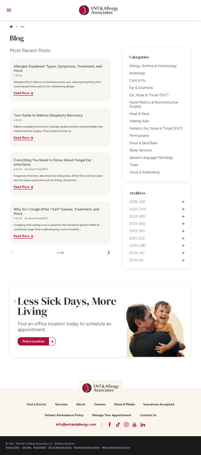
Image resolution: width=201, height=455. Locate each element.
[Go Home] (13, 26)
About (80, 404)
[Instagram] (126, 424)
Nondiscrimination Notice (87, 447)
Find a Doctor (36, 404)
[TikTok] (118, 424)
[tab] (183, 202)
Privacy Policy (13, 447)
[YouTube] (134, 424)
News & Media (124, 404)
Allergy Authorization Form (116, 447)
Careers (100, 404)
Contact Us (148, 415)
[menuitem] (157, 66)
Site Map (26, 447)
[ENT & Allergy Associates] (98, 10)
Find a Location (33, 341)
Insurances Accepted (158, 404)
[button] (9, 10)
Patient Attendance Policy (64, 415)
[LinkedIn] (143, 424)
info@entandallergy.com (76, 424)
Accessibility (39, 447)
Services (61, 404)
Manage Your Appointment (111, 415)
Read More (21, 93)
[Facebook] (109, 424)
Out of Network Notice (60, 447)
